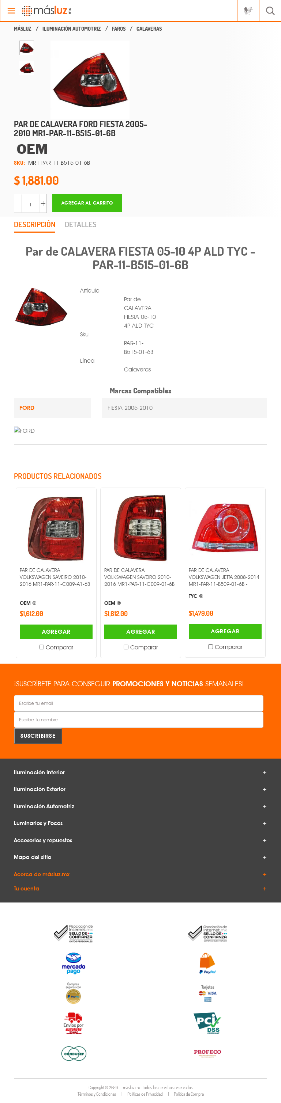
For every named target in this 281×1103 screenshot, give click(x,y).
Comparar (59, 647)
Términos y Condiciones (97, 1094)
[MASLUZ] (22, 28)
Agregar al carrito (87, 203)
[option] (26, 48)
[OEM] (87, 149)
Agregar (56, 631)
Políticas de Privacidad (145, 1094)
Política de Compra (189, 1094)
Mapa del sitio (32, 857)
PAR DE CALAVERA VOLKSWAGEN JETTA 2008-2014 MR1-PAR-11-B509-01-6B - (224, 583)
